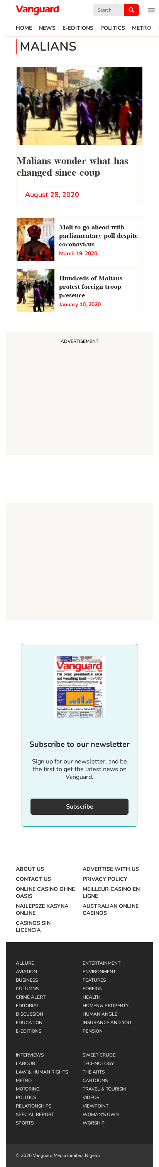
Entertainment (101, 963)
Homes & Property (106, 1005)
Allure (25, 963)
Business (27, 980)
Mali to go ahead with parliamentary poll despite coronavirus (98, 234)
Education (29, 1022)
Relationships (33, 1106)
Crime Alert (31, 997)
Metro (141, 28)
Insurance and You (107, 1022)
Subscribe (79, 806)
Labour (25, 1063)
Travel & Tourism (104, 1089)
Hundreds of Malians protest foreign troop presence (90, 285)
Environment (99, 972)
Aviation (26, 972)
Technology (98, 1063)
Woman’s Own (101, 1114)
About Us (30, 869)
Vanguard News (37, 10)
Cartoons (95, 1080)
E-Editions (78, 28)
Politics (112, 28)
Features (94, 980)
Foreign (93, 989)
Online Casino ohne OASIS (45, 893)
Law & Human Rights (42, 1072)
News (47, 28)
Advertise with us (111, 869)
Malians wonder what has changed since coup (72, 165)
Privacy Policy (105, 879)
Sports (25, 1123)
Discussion (29, 1014)
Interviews (30, 1055)
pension (93, 1031)
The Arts (94, 1072)
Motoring (28, 1089)
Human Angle (100, 1014)
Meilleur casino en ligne (111, 893)
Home (24, 28)
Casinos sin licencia (33, 927)
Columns (27, 989)
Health (91, 997)
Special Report (35, 1114)
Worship (94, 1123)
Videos (91, 1097)
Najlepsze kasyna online (42, 910)
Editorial (27, 1005)
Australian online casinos (111, 910)
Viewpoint (95, 1106)
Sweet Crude (99, 1055)
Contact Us (33, 879)
